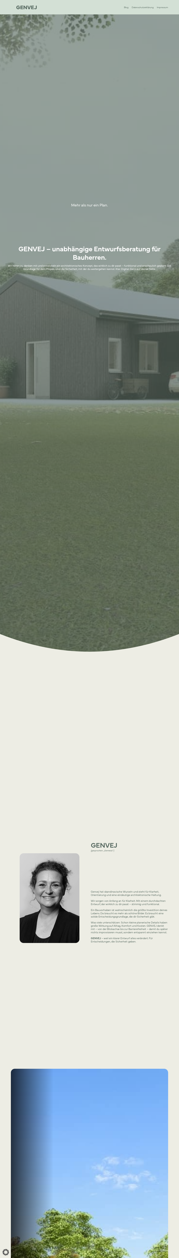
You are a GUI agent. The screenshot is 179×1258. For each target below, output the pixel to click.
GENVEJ (104, 845)
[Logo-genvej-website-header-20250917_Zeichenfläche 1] (26, 7)
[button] (6, 1252)
